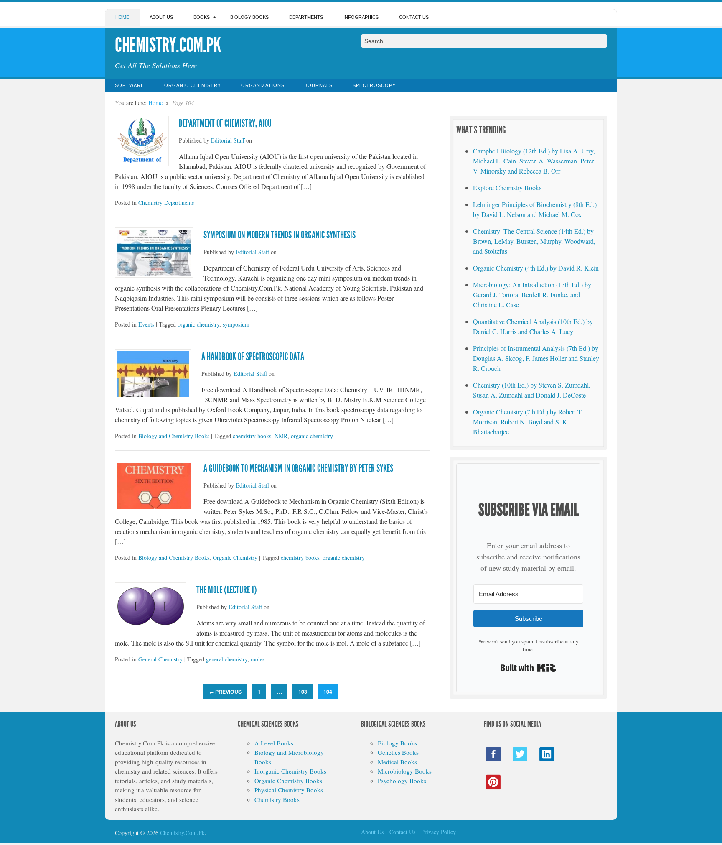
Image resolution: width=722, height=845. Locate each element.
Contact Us (414, 17)
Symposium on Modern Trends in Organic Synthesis (279, 235)
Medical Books (397, 762)
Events (146, 324)
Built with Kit (528, 667)
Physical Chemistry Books (288, 790)
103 (302, 691)
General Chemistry (160, 659)
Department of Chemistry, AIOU (225, 123)
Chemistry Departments (166, 203)
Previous (225, 691)
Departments (306, 17)
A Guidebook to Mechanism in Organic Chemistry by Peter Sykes (298, 468)
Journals (319, 85)
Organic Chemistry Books (288, 780)
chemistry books (252, 436)
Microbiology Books (405, 771)
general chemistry (226, 659)
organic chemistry (198, 324)
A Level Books (273, 743)
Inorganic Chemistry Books (290, 771)
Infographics (361, 17)
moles (257, 659)
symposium (236, 324)
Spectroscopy (374, 85)
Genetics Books (398, 752)
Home (122, 17)
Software (129, 85)
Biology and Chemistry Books (173, 436)
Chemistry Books (277, 799)
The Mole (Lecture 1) (226, 590)
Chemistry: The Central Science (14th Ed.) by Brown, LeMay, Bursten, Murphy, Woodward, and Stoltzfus (534, 241)
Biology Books (249, 17)
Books (201, 17)
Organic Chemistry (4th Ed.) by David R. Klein (536, 267)
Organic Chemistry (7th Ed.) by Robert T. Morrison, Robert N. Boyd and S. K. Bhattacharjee (528, 421)
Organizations (263, 85)
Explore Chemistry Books (507, 187)
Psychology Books (402, 780)
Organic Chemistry (192, 85)
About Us (161, 17)
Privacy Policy (438, 832)
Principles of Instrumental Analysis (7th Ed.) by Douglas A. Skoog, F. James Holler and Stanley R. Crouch (536, 358)
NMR (281, 436)
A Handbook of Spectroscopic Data (252, 357)
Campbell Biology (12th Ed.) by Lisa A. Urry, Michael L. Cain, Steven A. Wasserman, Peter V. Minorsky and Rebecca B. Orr (534, 160)
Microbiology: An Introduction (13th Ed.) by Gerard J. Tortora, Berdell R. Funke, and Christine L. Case (532, 294)
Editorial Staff (227, 140)
